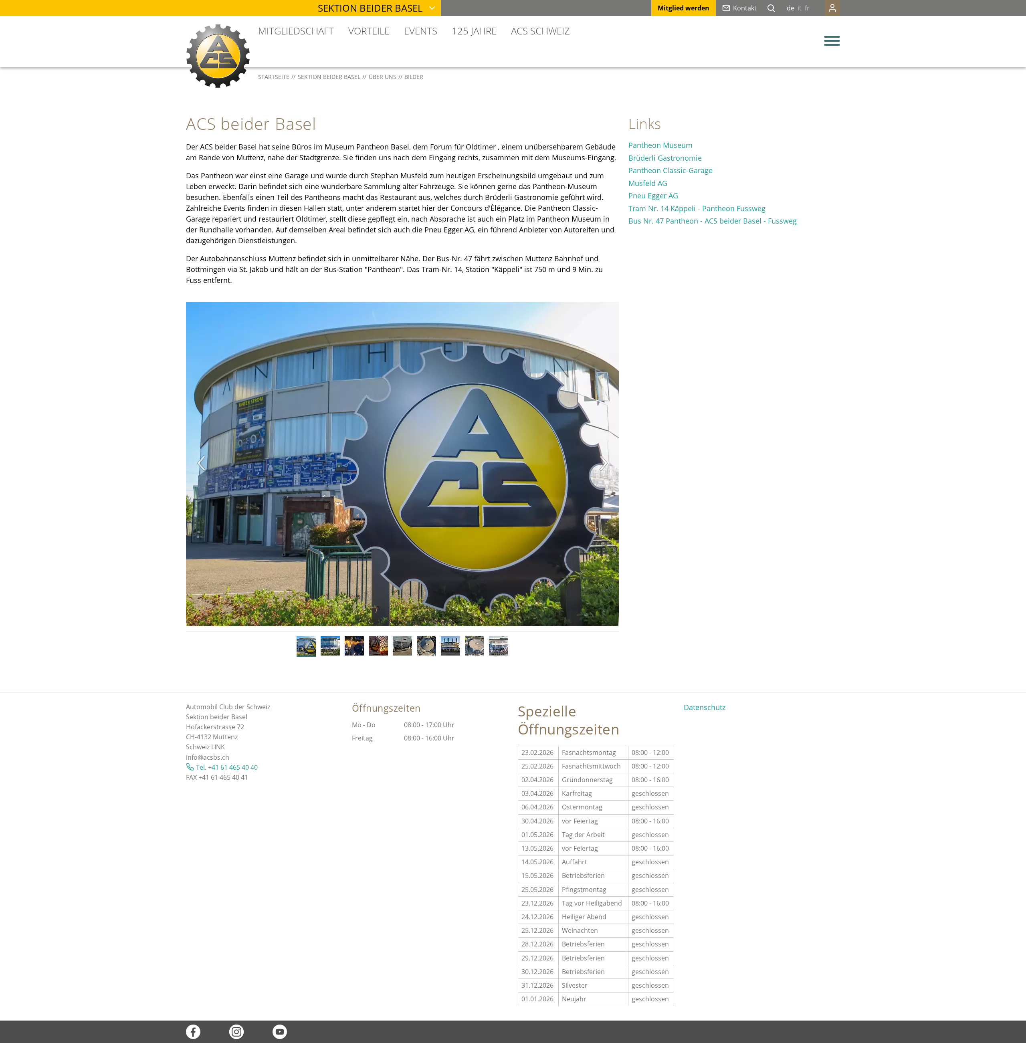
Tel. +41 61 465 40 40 (227, 767)
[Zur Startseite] (218, 56)
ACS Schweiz (540, 30)
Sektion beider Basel (370, 7)
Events (420, 30)
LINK (218, 746)
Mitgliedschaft (296, 30)
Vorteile (369, 30)
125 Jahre (474, 30)
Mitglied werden (683, 8)
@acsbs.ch (213, 757)
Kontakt (745, 8)
